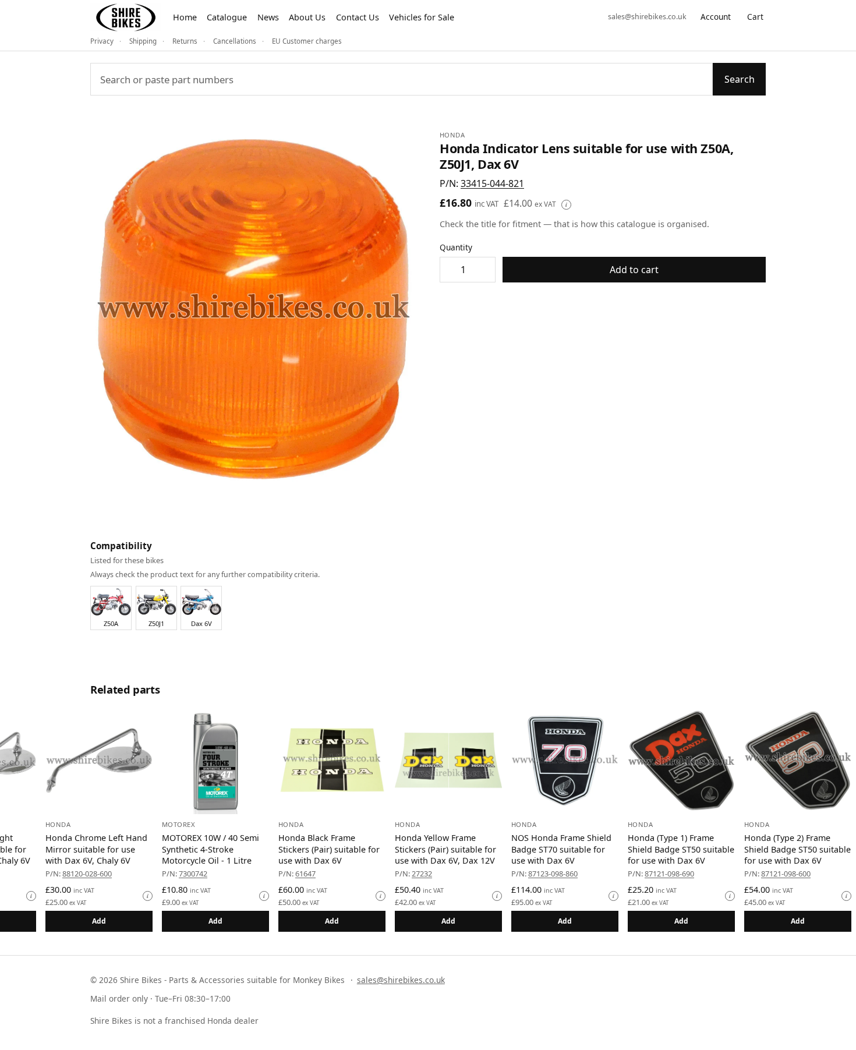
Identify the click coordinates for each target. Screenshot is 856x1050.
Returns (184, 41)
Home (185, 17)
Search (739, 79)
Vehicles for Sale (421, 17)
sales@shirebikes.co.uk (647, 17)
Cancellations (234, 41)
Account (716, 16)
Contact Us (357, 17)
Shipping (143, 41)
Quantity (456, 247)
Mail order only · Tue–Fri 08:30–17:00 (160, 998)
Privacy (102, 41)
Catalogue (227, 17)
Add (121, 921)
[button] (492, 183)
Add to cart (634, 269)
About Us (307, 17)
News (268, 17)
